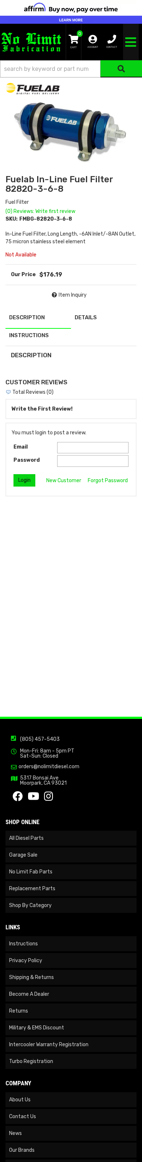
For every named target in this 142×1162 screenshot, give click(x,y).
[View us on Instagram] (48, 798)
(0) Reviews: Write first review (40, 211)
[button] (71, 68)
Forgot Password (108, 480)
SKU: (11, 219)
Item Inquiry (73, 295)
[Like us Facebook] (18, 798)
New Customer (63, 480)
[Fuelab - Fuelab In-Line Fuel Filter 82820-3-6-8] (32, 88)
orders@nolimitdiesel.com (49, 766)
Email (20, 447)
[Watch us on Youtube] (33, 798)
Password (26, 460)
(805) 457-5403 (40, 739)
